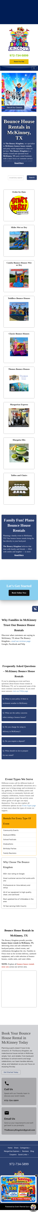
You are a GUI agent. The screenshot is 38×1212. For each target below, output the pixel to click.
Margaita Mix (19, 440)
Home (10, 1148)
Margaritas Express (19, 404)
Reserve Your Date (19, 61)
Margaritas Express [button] (11, 1151)
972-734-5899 (19, 55)
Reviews (25, 1151)
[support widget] (33, 1207)
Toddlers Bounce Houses (19, 298)
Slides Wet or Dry (19, 227)
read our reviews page (21, 641)
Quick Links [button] (23, 1155)
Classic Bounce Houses (19, 334)
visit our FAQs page (20, 691)
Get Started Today (11, 1072)
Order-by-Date (19, 192)
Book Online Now (19, 593)
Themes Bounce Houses (19, 369)
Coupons (13, 1155)
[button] (4, 92)
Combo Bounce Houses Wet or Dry (19, 264)
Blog (32, 1151)
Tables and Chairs (19, 475)
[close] (36, 1175)
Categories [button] (24, 1148)
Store (16, 1148)
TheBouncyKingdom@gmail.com (19, 1130)
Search (32, 177)
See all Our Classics (14, 108)
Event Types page (29, 805)
